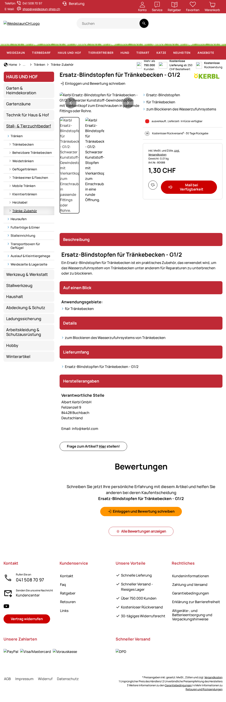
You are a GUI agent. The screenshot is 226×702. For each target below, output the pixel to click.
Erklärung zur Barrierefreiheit (196, 601)
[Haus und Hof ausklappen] (84, 53)
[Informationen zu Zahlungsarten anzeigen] (40, 651)
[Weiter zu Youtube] (196, 26)
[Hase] (108, 40)
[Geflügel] (78, 40)
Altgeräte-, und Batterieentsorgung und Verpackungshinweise (192, 614)
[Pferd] (11, 40)
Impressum (24, 678)
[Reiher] (183, 40)
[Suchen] (144, 23)
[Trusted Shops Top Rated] (163, 26)
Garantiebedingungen (190, 593)
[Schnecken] (211, 40)
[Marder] (173, 40)
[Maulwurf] (193, 40)
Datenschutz (68, 678)
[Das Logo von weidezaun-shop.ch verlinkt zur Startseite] (40, 23)
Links (64, 610)
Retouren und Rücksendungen (204, 689)
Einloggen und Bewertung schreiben (95, 83)
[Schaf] (55, 40)
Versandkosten (213, 677)
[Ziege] (67, 40)
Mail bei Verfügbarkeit (191, 187)
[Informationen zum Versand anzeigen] (121, 651)
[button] (99, 102)
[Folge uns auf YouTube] (6, 606)
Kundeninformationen (190, 575)
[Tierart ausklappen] (152, 53)
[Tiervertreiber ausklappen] (116, 53)
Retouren (68, 601)
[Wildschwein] (120, 40)
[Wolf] (134, 40)
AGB (7, 678)
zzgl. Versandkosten (164, 152)
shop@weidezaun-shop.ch (41, 9)
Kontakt (66, 575)
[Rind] (40, 40)
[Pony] (25, 40)
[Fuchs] (148, 40)
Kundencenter (28, 595)
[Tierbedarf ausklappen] (53, 53)
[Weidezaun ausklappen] (27, 53)
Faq (63, 584)
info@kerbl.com (79, 428)
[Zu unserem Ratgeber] (213, 26)
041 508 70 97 (30, 580)
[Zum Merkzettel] (152, 185)
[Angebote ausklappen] (216, 53)
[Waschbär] (161, 40)
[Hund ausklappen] (132, 53)
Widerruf (45, 678)
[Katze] (100, 40)
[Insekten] (219, 40)
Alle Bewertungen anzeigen (143, 531)
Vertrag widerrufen (27, 618)
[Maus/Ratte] (202, 40)
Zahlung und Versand (189, 584)
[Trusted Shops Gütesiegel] (179, 26)
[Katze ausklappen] (168, 53)
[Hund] (89, 40)
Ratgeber (67, 593)
